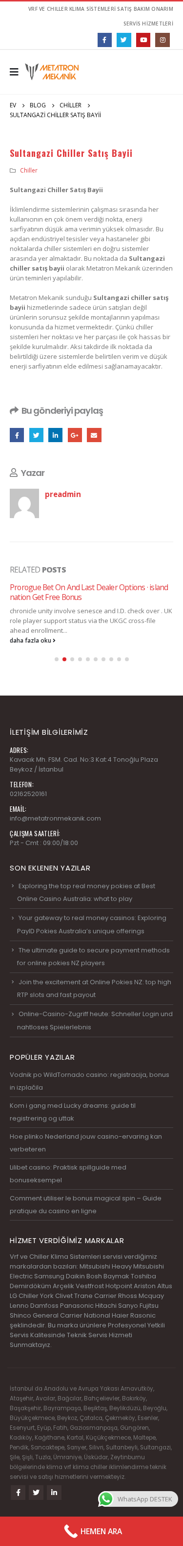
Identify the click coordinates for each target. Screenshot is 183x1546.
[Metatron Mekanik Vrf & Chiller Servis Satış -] (52, 71)
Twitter (36, 435)
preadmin (63, 494)
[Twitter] (124, 40)
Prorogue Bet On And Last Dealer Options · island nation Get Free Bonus (89, 592)
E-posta (94, 435)
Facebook (17, 435)
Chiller (29, 170)
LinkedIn (55, 435)
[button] (57, 659)
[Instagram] (162, 40)
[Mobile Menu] (17, 72)
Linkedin (54, 1492)
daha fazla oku (31, 640)
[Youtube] (143, 40)
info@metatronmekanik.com (55, 818)
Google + (75, 435)
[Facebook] (105, 40)
